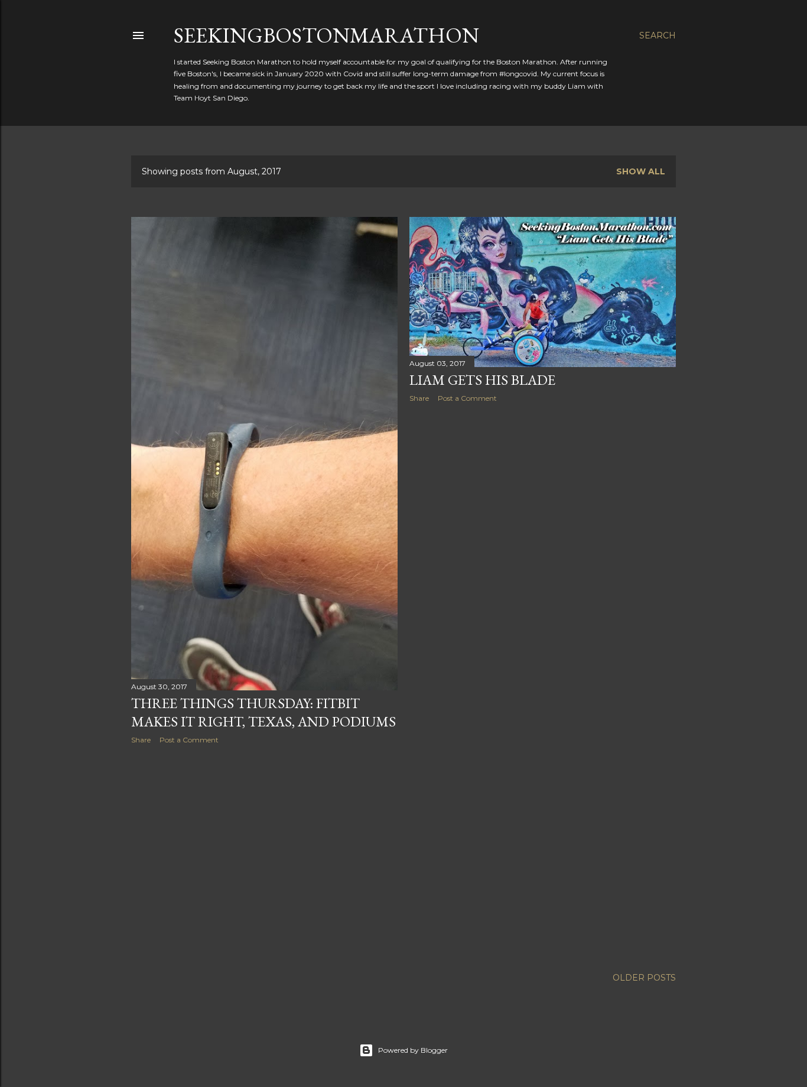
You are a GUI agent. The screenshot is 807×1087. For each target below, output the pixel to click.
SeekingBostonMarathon (326, 35)
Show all (640, 171)
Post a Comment (189, 739)
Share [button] (141, 739)
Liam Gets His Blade (482, 380)
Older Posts (644, 977)
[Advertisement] (264, 856)
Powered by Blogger (413, 1050)
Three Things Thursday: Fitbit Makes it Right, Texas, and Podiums (263, 712)
